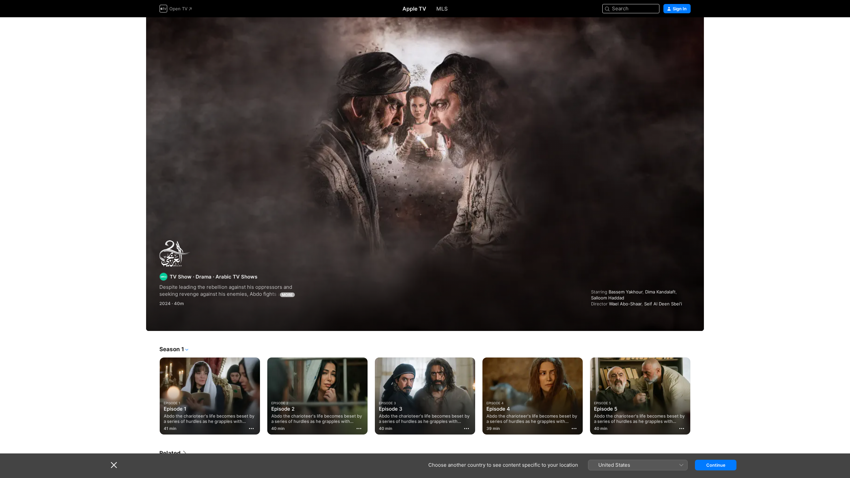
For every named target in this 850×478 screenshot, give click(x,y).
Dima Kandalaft (660, 291)
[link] (173, 453)
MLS (442, 8)
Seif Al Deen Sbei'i (663, 303)
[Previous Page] (152, 396)
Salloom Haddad (607, 297)
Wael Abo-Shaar (625, 303)
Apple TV (414, 8)
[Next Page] (697, 396)
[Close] (114, 465)
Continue (715, 465)
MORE (287, 294)
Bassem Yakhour (625, 291)
